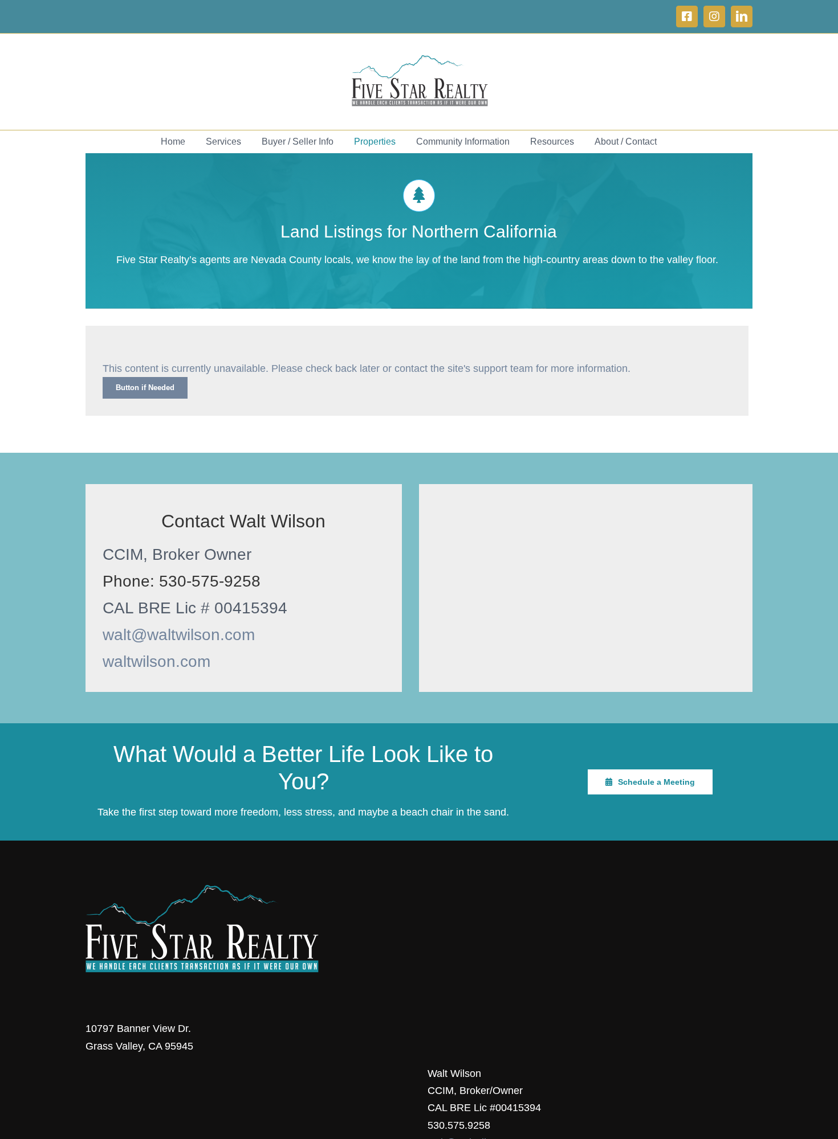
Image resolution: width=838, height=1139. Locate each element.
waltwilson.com (156, 661)
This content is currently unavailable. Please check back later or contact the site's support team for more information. (366, 368)
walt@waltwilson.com (179, 635)
